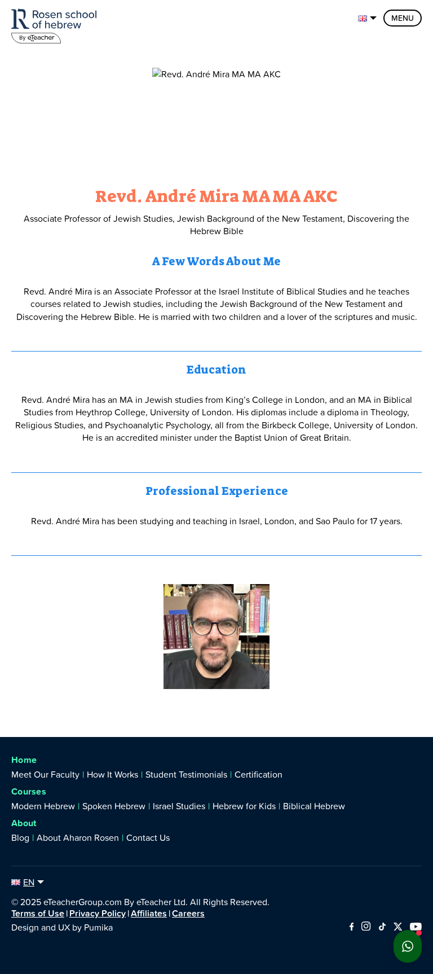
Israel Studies (179, 806)
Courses (28, 791)
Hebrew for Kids (244, 806)
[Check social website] (352, 927)
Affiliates (149, 913)
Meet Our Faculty (45, 774)
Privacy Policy (97, 913)
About (24, 823)
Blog (20, 837)
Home (24, 759)
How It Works (112, 774)
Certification (258, 774)
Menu (402, 18)
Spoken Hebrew (113, 806)
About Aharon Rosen (78, 837)
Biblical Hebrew (314, 806)
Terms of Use (37, 913)
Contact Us (148, 837)
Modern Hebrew (43, 806)
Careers (188, 913)
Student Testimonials (186, 774)
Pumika (98, 927)
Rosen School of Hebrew (56, 24)
